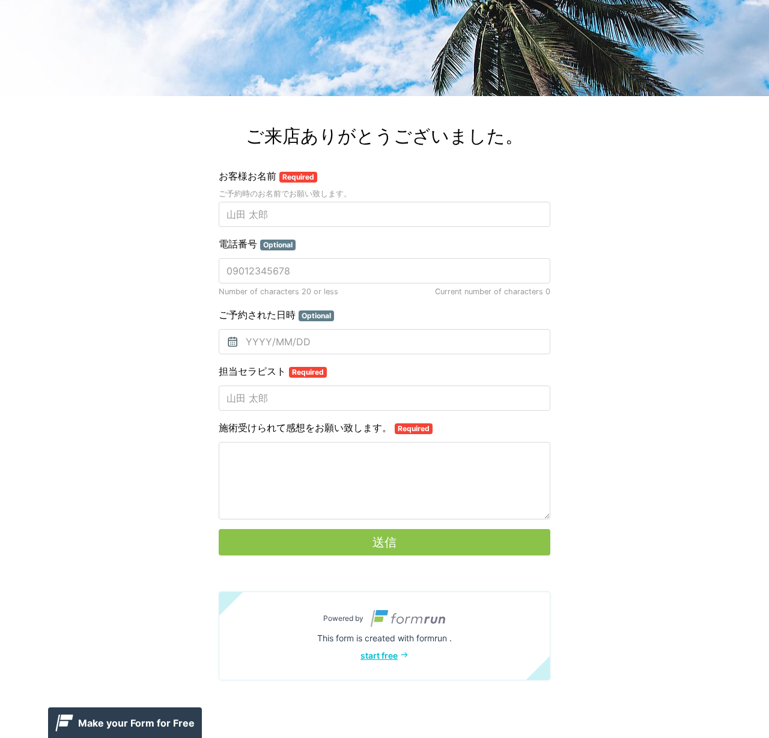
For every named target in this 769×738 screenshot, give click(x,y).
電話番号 (256, 244)
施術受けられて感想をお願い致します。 (324, 428)
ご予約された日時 (275, 315)
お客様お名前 (266, 176)
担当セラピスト (271, 371)
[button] (384, 635)
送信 (384, 542)
